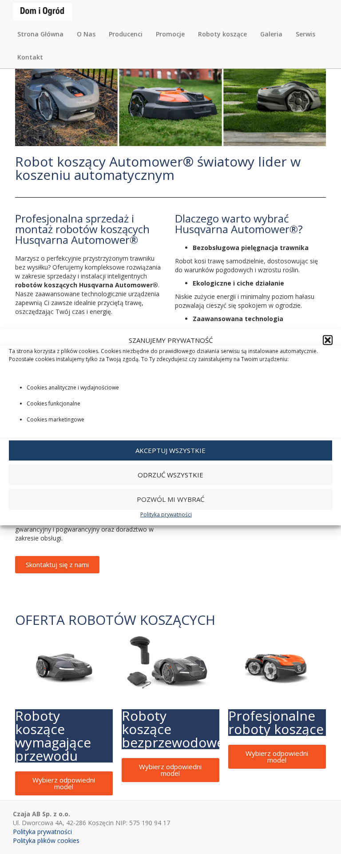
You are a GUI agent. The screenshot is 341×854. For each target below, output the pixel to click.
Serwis (305, 34)
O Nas (86, 34)
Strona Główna (40, 34)
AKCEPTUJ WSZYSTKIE (170, 450)
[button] (327, 340)
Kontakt (30, 57)
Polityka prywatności (166, 514)
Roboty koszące (222, 34)
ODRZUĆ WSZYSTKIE (170, 474)
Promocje (170, 34)
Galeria (271, 34)
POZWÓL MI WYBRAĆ (170, 499)
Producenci (126, 34)
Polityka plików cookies (46, 840)
